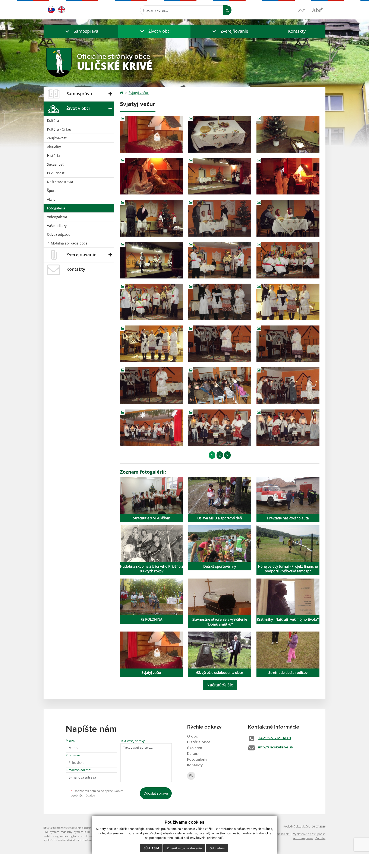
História (53, 155)
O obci (193, 736)
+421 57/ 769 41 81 (274, 738)
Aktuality (54, 146)
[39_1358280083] (151, 302)
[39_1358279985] (151, 260)
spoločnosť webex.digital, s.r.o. (63, 840)
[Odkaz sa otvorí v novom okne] (191, 776)
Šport (51, 190)
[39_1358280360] (219, 385)
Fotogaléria (56, 208)
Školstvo (194, 748)
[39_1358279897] (151, 218)
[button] (81, 31)
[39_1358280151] (219, 302)
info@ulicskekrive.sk (275, 747)
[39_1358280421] (151, 427)
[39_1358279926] (219, 218)
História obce (199, 742)
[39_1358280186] (287, 302)
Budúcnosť (55, 173)
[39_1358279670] (151, 134)
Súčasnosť (55, 164)
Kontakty (297, 31)
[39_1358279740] (287, 134)
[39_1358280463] (219, 427)
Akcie (51, 199)
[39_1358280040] (287, 260)
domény (90, 836)
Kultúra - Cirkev (59, 129)
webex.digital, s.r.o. (72, 836)
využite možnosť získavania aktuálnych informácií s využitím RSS (87, 828)
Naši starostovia (60, 182)
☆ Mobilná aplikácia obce (67, 243)
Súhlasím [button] (151, 848)
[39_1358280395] (287, 385)
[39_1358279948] (287, 218)
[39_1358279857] (287, 176)
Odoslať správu (156, 793)
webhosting (51, 836)
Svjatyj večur (139, 92)
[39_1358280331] (151, 385)
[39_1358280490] (287, 427)
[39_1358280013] (219, 260)
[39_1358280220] (151, 343)
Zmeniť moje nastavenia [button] (184, 848)
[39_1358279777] (151, 176)
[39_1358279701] (219, 134)
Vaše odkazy (57, 225)
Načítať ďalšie (219, 685)
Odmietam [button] (217, 848)
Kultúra (53, 120)
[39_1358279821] (219, 176)
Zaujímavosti (57, 138)
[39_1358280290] (287, 343)
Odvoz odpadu (58, 234)
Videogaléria (57, 217)
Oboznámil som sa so (97, 793)
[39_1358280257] (219, 343)
